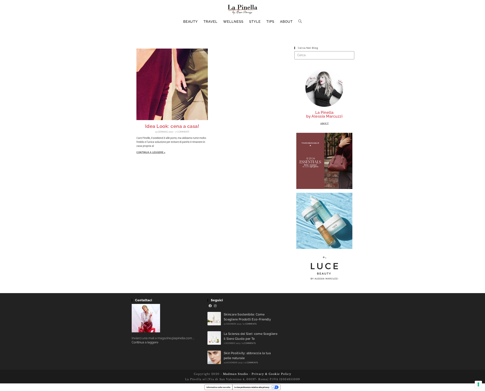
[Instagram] (215, 306)
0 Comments (250, 324)
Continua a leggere (145, 342)
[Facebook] (210, 306)
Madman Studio (235, 374)
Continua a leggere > (150, 152)
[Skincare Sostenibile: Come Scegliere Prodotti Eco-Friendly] (214, 318)
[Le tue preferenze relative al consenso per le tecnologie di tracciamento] (478, 384)
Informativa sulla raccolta (218, 387)
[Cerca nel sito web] (324, 55)
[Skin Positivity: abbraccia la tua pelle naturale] (214, 357)
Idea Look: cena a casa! (172, 126)
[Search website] (300, 22)
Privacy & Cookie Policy (271, 374)
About (324, 123)
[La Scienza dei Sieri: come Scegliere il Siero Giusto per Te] (214, 338)
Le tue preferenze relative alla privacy (251, 387)
